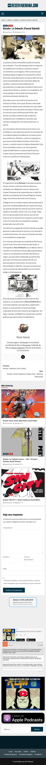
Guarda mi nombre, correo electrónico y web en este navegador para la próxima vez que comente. (22, 581)
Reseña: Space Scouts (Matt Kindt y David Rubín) (20, 421)
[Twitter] (23, 357)
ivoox (11, 751)
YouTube (18, 751)
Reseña (10, 25)
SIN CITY (16, 494)
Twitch (25, 751)
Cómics (5, 25)
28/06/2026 (17, 502)
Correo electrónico (29, 558)
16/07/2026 (16, 464)
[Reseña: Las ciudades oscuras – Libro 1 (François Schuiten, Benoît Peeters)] (23, 442)
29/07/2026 (17, 423)
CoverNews (17, 761)
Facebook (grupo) (10, 754)
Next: (25, 374)
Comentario (8, 528)
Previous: (14, 367)
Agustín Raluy (8, 464)
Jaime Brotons (8, 423)
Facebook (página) (26, 754)
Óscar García (8, 32)
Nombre (6, 557)
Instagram (38, 754)
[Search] (42, 13)
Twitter (33, 751)
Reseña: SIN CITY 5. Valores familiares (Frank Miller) (21, 500)
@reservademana (17, 348)
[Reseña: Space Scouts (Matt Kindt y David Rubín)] (23, 403)
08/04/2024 (18, 32)
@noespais (26, 345)
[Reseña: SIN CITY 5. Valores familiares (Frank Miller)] (23, 482)
